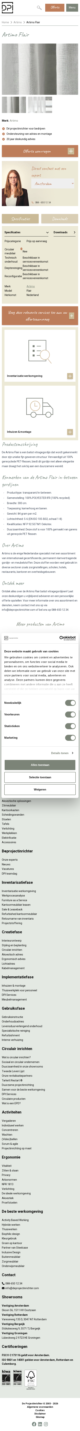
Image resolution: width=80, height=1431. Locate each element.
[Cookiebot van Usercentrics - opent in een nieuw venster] (59, 638)
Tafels (5, 823)
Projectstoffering (12, 923)
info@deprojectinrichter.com (22, 1288)
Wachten (7, 1134)
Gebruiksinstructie (12, 1016)
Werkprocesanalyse (13, 895)
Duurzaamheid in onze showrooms (22, 1066)
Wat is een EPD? (11, 1103)
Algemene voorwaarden (40, 1407)
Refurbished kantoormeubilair (19, 913)
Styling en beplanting (14, 945)
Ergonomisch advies (13, 959)
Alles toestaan (40, 764)
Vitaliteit (7, 1165)
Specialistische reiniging (16, 1030)
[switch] (70, 714)
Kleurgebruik (9, 1238)
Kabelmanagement (13, 968)
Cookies (40, 1410)
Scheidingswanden (13, 814)
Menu (72, 7)
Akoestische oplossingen (16, 800)
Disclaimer (40, 1413)
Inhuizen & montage (13, 985)
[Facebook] (34, 1424)
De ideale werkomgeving (16, 1193)
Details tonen (59, 753)
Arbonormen (9, 1179)
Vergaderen (9, 1120)
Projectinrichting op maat (16, 1148)
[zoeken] (39, 7)
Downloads (61, 232)
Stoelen (6, 819)
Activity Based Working (15, 1220)
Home (5, 22)
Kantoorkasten (10, 810)
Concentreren (10, 1129)
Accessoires (9, 842)
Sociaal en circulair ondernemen (20, 1062)
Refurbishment (11, 1035)
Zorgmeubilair (10, 1261)
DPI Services (9, 994)
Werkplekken (9, 833)
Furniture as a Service (14, 900)
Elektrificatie (9, 837)
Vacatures (8, 868)
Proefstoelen (9, 1202)
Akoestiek (8, 1198)
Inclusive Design (11, 1252)
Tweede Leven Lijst (13, 1071)
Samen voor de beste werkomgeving (23, 1089)
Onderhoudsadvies (13, 1021)
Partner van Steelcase (15, 1247)
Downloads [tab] (60, 218)
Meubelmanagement (14, 999)
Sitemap (40, 1417)
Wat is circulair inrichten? (16, 1057)
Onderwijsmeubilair (13, 1266)
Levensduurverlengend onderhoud (22, 1026)
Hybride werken (11, 1224)
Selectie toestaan (40, 777)
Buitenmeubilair (11, 1256)
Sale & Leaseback (12, 909)
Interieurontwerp (12, 940)
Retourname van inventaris (18, 918)
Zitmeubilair (9, 805)
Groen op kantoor (12, 1243)
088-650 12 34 (13, 1283)
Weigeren (40, 789)
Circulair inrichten (12, 949)
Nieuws (6, 864)
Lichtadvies (8, 963)
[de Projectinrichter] (7, 7)
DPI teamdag (9, 873)
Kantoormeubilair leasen (16, 904)
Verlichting (8, 828)
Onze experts (10, 859)
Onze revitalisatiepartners (17, 1075)
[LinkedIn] (40, 1424)
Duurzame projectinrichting (18, 1084)
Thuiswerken (9, 1229)
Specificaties (12, 232)
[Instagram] (46, 1424)
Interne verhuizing (12, 1039)
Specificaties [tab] (20, 218)
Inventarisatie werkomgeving (19, 891)
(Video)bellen (9, 1139)
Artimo (18, 22)
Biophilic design (11, 1233)
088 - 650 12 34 (43, 202)
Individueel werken (13, 1125)
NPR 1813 (7, 1184)
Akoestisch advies (12, 954)
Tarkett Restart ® (12, 1080)
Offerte (54, 7)
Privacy (6, 1175)
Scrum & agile (10, 1143)
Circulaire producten (13, 1098)
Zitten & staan (10, 1170)
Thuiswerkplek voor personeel (19, 990)
